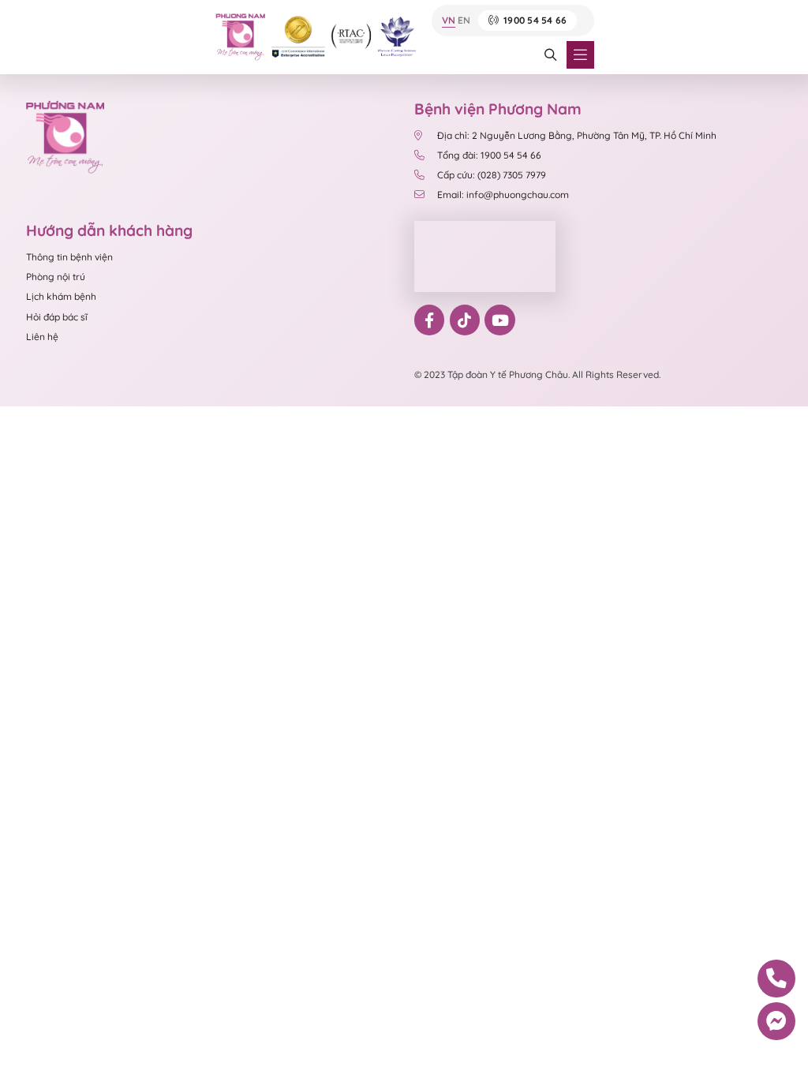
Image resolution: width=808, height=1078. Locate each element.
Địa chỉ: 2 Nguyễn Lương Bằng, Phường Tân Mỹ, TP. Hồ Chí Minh (576, 135)
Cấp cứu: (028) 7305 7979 (491, 175)
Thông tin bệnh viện (69, 257)
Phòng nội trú (55, 277)
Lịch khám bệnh (61, 296)
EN (464, 21)
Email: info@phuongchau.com (503, 194)
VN (448, 21)
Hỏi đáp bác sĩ (57, 317)
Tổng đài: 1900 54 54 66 (489, 155)
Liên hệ (42, 336)
